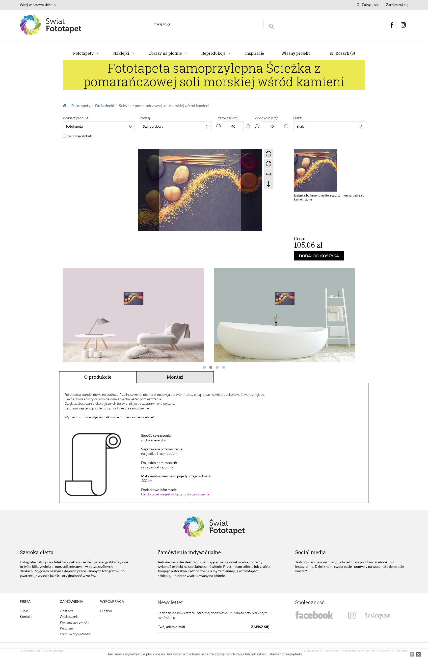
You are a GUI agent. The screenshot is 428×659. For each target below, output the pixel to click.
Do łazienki (104, 105)
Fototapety (83, 53)
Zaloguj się (370, 4)
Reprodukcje (213, 53)
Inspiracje (254, 53)
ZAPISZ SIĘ (260, 627)
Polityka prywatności (75, 634)
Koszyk (345, 53)
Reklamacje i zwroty (74, 622)
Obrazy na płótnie (165, 53)
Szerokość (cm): (227, 118)
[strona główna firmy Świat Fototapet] (50, 25)
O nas (24, 611)
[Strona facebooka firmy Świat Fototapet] (314, 615)
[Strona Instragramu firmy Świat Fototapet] (369, 615)
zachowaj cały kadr (79, 136)
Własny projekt (295, 53)
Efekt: (297, 118)
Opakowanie (69, 616)
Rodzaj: (145, 118)
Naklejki (121, 53)
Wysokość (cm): (266, 118)
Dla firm (106, 611)
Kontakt (26, 616)
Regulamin (68, 628)
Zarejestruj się (397, 4)
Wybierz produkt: (76, 118)
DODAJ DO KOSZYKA (319, 255)
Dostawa (66, 611)
